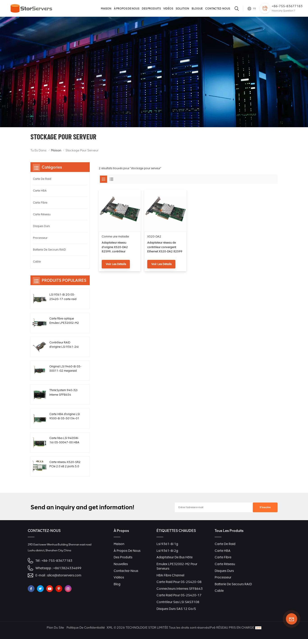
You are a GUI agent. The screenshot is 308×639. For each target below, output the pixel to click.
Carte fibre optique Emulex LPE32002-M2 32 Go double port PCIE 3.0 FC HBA (65, 321)
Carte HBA (40, 190)
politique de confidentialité (86, 628)
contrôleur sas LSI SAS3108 (177, 602)
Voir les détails (116, 264)
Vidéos (168, 8)
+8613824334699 (67, 568)
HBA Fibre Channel (170, 575)
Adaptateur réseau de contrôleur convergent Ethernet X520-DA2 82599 (164, 247)
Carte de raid (42, 179)
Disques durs (41, 226)
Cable (37, 261)
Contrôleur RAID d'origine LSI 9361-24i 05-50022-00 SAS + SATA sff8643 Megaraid (65, 345)
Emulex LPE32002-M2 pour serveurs (176, 566)
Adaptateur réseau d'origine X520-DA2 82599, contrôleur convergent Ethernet (115, 247)
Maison (106, 8)
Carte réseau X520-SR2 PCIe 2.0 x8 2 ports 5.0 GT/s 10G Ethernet (64, 464)
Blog (117, 584)
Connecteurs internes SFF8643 (179, 589)
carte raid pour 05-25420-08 (179, 582)
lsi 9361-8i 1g (167, 544)
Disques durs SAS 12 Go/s (176, 609)
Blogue (197, 8)
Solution (182, 8)
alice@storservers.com (64, 575)
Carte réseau (42, 214)
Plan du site (55, 628)
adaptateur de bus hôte (174, 557)
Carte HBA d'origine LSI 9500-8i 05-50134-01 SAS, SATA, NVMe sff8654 (64, 416)
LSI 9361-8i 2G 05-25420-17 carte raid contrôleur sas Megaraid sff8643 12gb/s (65, 297)
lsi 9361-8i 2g (167, 551)
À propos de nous (126, 8)
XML (110, 628)
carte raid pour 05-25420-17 (179, 595)
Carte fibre (40, 202)
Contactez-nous (217, 8)
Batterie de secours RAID (49, 249)
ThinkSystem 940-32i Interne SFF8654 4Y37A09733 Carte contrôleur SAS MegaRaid (63, 392)
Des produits (151, 8)
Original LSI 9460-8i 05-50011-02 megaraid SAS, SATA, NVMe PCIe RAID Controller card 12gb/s (65, 369)
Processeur (40, 238)
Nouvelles (121, 564)
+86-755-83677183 (287, 6)
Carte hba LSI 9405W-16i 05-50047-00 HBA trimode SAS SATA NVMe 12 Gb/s (64, 440)
